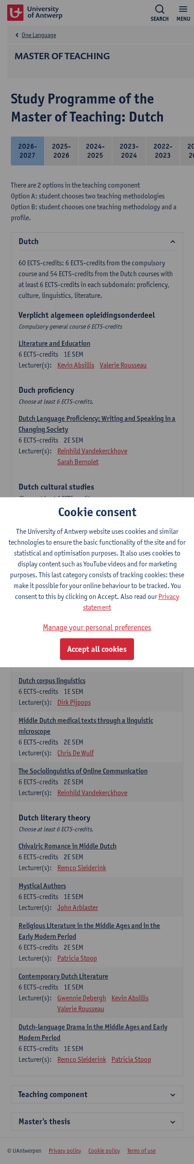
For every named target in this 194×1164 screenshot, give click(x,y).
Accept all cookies (97, 649)
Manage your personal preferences (97, 627)
